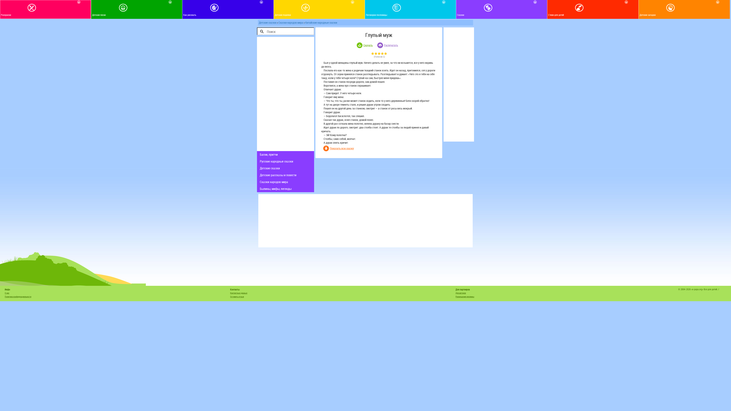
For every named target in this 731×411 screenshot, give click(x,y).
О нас (7, 293)
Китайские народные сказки (321, 22)
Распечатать (391, 45)
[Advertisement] (285, 94)
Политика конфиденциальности (18, 296)
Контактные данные (238, 293)
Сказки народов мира (291, 22)
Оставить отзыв (237, 296)
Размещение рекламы (465, 296)
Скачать (368, 45)
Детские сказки (267, 22)
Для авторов (461, 293)
